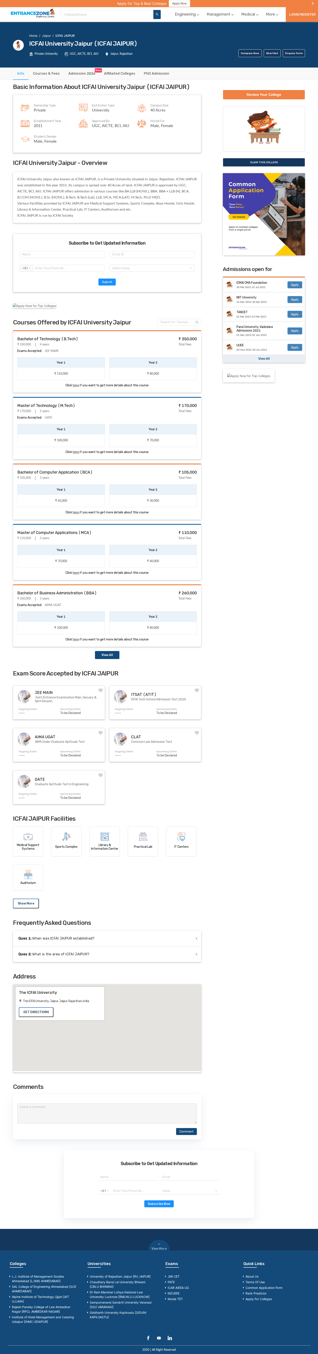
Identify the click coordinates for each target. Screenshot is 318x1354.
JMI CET (174, 1276)
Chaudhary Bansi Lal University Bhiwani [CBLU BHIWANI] (117, 1284)
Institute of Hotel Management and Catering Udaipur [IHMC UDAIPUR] (43, 1319)
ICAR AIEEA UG (178, 1288)
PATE (171, 1282)
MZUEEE (174, 1293)
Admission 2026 (81, 73)
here (76, 385)
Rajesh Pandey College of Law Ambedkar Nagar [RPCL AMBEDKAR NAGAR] (41, 1309)
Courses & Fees (46, 73)
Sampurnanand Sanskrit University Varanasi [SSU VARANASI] (120, 1305)
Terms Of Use (255, 1282)
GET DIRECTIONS (36, 1012)
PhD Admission (156, 73)
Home (33, 35)
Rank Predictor (256, 1293)
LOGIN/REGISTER (302, 14)
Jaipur (46, 35)
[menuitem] (187, 14)
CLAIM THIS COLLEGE (264, 162)
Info (20, 73)
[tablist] (159, 74)
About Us (252, 1276)
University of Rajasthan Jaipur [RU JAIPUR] (120, 1276)
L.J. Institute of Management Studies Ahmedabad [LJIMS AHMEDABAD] (38, 1279)
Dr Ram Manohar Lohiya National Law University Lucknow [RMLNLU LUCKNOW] (119, 1294)
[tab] (21, 73)
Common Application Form (264, 1288)
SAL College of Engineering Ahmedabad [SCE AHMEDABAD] (44, 1289)
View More (159, 1249)
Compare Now (250, 53)
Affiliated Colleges (119, 73)
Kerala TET (175, 1299)
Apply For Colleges (259, 1299)
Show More (26, 903)
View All (107, 655)
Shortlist (272, 53)
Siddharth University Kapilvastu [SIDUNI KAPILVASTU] (118, 1315)
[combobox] (107, 14)
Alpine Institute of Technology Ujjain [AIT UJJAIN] (40, 1299)
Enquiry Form (294, 53)
